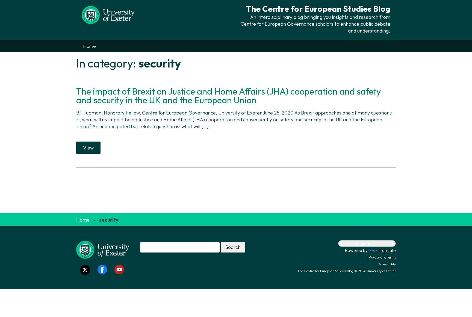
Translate (387, 250)
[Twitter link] (85, 270)
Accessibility (387, 264)
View (88, 148)
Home (89, 46)
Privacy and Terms (382, 257)
